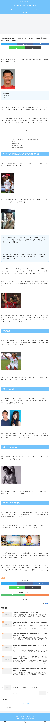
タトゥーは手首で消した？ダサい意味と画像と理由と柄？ (25, 139)
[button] (33, 47)
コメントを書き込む (25, 703)
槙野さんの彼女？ (16, 143)
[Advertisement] (25, 24)
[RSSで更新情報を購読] (37, 595)
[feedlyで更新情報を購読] (13, 595)
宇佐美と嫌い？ (15, 141)
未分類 (3, 577)
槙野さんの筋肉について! (18, 145)
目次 (23, 136)
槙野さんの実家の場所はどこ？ (19, 147)
